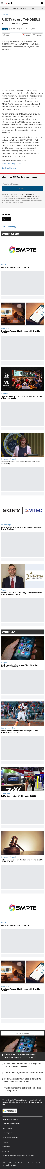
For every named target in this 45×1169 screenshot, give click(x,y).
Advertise (6, 1151)
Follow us (27, 35)
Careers (5, 1142)
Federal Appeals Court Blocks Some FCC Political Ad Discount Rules (22, 1080)
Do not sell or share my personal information (18, 1156)
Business (5, 14)
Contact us (6, 1146)
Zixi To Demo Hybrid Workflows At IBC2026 (23, 1073)
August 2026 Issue (19, 8)
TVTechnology (15, 29)
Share (7, 35)
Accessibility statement (11, 1137)
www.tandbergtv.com (11, 163)
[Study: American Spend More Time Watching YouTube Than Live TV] (22, 1048)
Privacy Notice (29, 196)
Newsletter (39, 35)
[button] (2, 3)
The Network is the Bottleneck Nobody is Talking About (22, 1089)
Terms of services (27, 194)
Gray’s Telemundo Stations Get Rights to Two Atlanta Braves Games (22, 1065)
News (5, 29)
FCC (42, 8)
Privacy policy (7, 1128)
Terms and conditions (10, 1119)
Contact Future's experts (11, 1124)
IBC (33, 8)
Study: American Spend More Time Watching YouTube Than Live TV (19, 1056)
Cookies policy (7, 1133)
